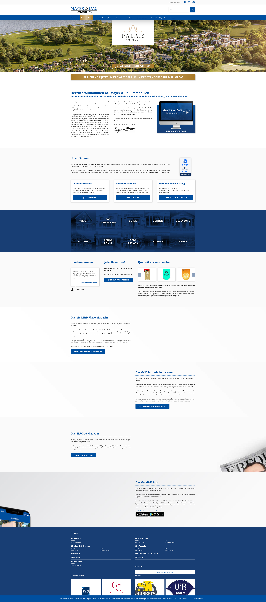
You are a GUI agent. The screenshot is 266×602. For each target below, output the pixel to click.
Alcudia (158, 241)
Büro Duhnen (76, 561)
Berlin (133, 220)
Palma (183, 241)
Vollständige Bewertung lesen (88, 282)
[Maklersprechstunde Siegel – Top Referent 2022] (185, 157)
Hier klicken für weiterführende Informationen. (149, 511)
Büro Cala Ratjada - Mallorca (146, 554)
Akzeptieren (198, 599)
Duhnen (158, 220)
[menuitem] (175, 2)
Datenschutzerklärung (169, 599)
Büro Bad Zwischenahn (80, 546)
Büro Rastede (140, 546)
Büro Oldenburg (141, 538)
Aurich (83, 220)
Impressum (157, 599)
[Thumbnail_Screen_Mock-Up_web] (176, 102)
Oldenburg (183, 220)
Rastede (83, 241)
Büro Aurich (76, 538)
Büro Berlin (75, 554)
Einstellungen (182, 599)
